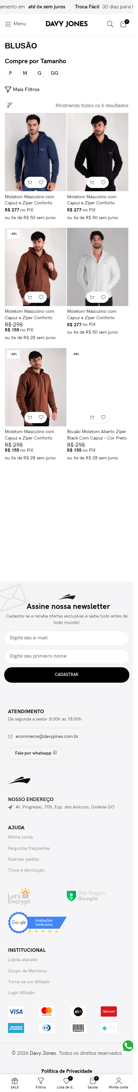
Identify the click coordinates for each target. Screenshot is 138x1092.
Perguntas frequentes (29, 848)
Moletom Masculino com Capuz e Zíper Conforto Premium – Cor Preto (91, 203)
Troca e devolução (26, 870)
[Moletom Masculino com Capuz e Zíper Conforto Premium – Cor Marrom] (35, 267)
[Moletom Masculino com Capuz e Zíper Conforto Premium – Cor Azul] (35, 152)
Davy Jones (43, 1053)
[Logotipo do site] (67, 24)
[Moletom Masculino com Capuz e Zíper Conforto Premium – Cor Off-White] (98, 267)
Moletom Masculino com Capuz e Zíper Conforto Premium (29, 438)
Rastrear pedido (23, 859)
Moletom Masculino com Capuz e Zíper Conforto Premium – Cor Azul (29, 203)
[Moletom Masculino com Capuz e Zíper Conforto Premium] (35, 387)
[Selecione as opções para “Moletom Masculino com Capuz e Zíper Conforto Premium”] (30, 417)
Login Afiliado (21, 992)
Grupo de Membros (27, 971)
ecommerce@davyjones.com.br (47, 736)
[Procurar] (110, 24)
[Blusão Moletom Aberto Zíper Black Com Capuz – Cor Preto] (98, 387)
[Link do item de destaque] (98, 7)
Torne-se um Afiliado (28, 982)
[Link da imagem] (86, 896)
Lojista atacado (23, 959)
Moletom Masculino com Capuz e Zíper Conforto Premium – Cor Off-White (92, 318)
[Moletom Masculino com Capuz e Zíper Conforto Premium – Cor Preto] (98, 152)
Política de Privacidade (66, 1071)
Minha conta (20, 837)
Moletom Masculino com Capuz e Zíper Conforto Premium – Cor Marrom (29, 318)
